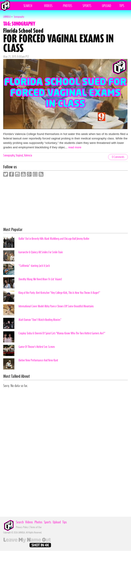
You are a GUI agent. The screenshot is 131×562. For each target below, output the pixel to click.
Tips (121, 5)
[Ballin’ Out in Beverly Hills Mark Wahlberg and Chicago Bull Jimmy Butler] (8, 242)
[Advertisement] (65, 202)
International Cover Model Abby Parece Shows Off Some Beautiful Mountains (56, 306)
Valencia (28, 155)
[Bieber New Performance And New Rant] (8, 363)
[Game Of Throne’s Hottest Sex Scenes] (8, 350)
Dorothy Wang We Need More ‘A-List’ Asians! (40, 279)
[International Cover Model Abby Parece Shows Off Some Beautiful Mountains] (8, 309)
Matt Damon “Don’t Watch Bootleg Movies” (40, 319)
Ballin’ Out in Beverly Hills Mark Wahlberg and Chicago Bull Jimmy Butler (54, 238)
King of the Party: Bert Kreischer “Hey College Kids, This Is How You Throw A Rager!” (59, 292)
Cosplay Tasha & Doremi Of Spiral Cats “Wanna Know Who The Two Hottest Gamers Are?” (62, 333)
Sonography (9, 155)
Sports (87, 5)
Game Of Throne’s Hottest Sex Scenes (37, 346)
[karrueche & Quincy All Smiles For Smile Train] (8, 255)
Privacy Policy (22, 527)
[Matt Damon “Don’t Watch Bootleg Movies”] (8, 323)
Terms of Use (36, 527)
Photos (67, 5)
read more (74, 147)
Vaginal (19, 155)
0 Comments (118, 157)
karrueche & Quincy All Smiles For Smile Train (41, 252)
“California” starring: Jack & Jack (34, 265)
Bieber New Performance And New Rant (38, 360)
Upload (106, 5)
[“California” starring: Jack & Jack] (8, 269)
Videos (48, 5)
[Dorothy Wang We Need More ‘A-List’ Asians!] (8, 282)
